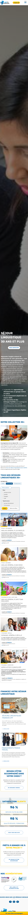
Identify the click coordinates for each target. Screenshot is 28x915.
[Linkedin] (14, 902)
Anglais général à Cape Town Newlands (12, 600)
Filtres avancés (5, 487)
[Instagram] (17, 902)
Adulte (2, 483)
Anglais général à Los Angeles (12, 530)
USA (5, 498)
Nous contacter (14, 347)
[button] (25, 2)
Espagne (6, 496)
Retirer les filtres (13, 508)
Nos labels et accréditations (14, 888)
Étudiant (9, 483)
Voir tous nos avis (14, 832)
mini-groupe (7, 505)
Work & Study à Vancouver (11, 667)
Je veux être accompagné (14, 913)
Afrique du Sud (7, 492)
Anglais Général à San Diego (12, 565)
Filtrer (4, 508)
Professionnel (17, 483)
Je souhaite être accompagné (14, 860)
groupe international (8, 503)
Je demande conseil (14, 787)
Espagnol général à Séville (11, 635)
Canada (5, 494)
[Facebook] (10, 902)
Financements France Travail (11, 749)
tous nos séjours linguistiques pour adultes (16, 467)
